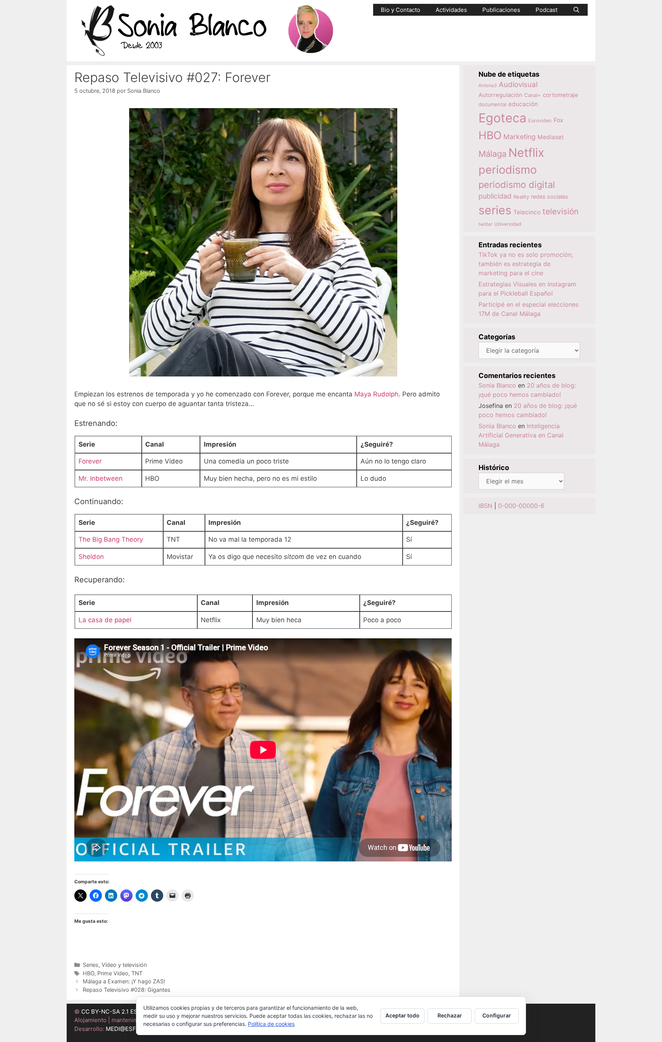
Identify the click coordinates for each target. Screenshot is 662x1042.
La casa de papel (105, 620)
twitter (485, 224)
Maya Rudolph (376, 394)
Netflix (526, 152)
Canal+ (532, 95)
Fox (559, 120)
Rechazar (450, 1015)
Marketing (519, 137)
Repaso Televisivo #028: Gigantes (126, 989)
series (494, 210)
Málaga (492, 154)
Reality (521, 197)
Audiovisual (518, 84)
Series (90, 964)
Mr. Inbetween (101, 478)
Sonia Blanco (497, 385)
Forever (90, 461)
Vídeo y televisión (124, 964)
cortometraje (560, 95)
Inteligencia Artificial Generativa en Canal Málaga (521, 435)
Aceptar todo (402, 1015)
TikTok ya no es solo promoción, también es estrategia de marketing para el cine (525, 264)
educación (523, 104)
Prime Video (112, 973)
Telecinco (527, 212)
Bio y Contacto (400, 9)
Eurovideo (540, 120)
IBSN (485, 505)
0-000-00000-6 (521, 505)
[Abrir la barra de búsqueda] (576, 10)
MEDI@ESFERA (126, 1028)
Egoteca (502, 117)
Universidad (507, 224)
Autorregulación (500, 95)
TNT (137, 973)
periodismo (507, 169)
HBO (88, 973)
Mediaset (550, 137)
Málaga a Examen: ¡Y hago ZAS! (124, 981)
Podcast (546, 9)
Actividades (451, 9)
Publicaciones (501, 9)
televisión (560, 211)
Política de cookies (271, 1024)
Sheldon (91, 556)
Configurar (496, 1015)
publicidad (494, 196)
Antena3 (487, 85)
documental (492, 104)
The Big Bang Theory (111, 539)
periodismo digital (516, 184)
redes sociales (549, 196)
